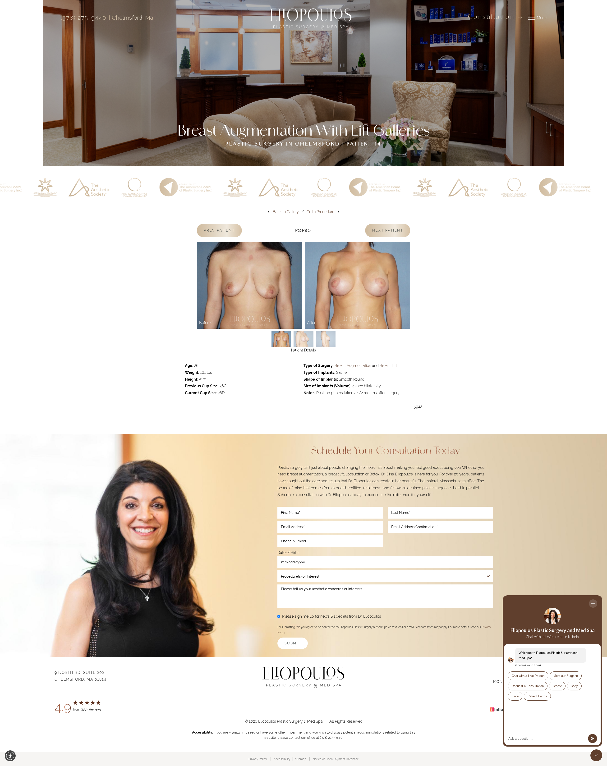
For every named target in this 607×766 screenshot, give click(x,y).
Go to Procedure (321, 212)
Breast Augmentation (353, 365)
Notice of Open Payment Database (336, 759)
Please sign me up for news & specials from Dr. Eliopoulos (331, 616)
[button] (10, 755)
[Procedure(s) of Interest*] (385, 576)
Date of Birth (288, 552)
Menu (542, 17)
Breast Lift (388, 365)
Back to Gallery (285, 212)
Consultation (491, 17)
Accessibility (282, 759)
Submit (293, 643)
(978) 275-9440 (83, 18)
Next (387, 230)
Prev (219, 230)
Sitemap (300, 759)
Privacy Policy (257, 759)
